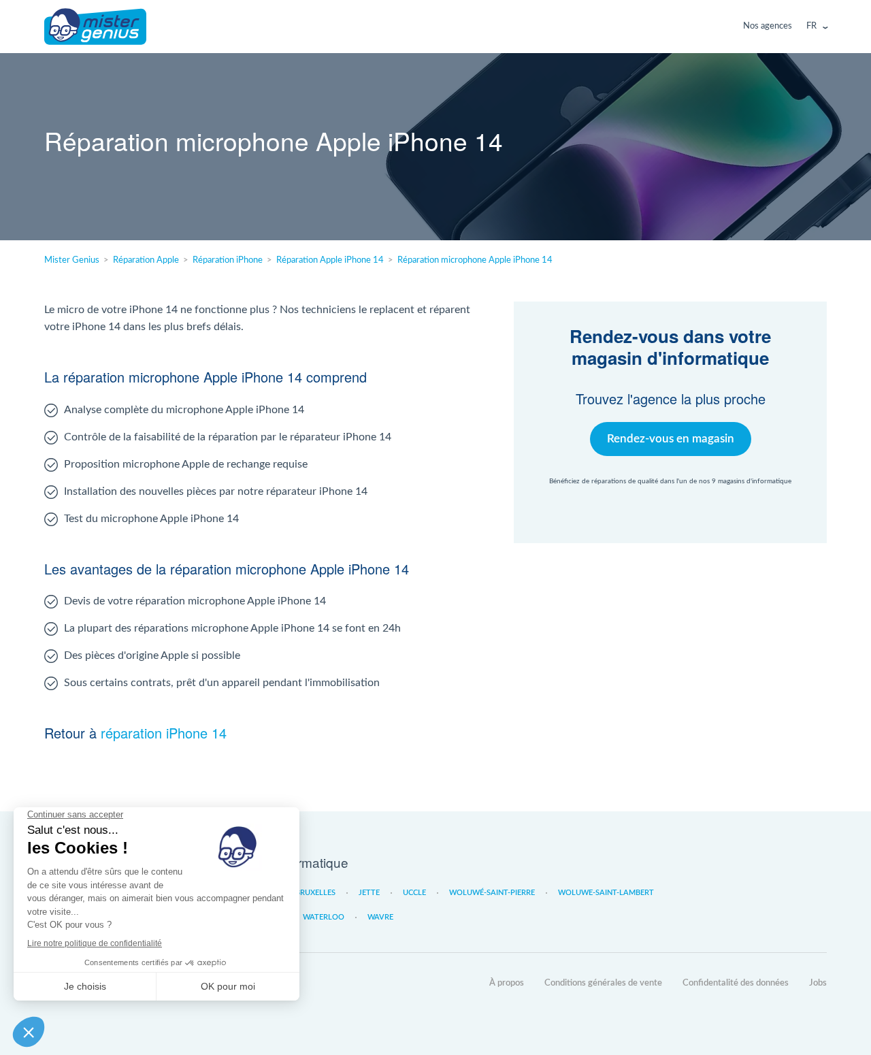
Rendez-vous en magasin (670, 438)
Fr (811, 26)
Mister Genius (95, 26)
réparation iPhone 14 (164, 733)
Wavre (380, 917)
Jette (369, 892)
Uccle (414, 892)
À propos (506, 983)
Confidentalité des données (736, 983)
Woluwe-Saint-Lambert (606, 892)
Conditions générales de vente (603, 983)
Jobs (818, 983)
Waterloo (323, 917)
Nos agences (767, 26)
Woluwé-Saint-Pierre (492, 892)
